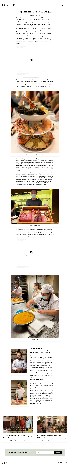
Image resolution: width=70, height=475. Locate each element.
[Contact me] (62, 5)
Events (30, 463)
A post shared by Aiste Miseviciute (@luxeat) (31, 77)
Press (17, 463)
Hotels (34, 463)
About (13, 463)
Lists (25, 463)
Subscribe (58, 452)
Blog (21, 463)
